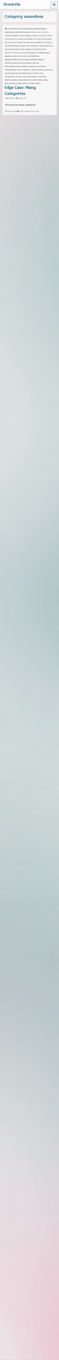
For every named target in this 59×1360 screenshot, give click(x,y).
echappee (9, 49)
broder (19, 32)
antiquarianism (24, 29)
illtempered (33, 56)
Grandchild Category (15, 56)
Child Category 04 (16, 42)
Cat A (33, 32)
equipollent (40, 49)
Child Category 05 (35, 42)
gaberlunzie (43, 53)
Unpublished (11, 80)
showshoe (10, 77)
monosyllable (12, 63)
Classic (48, 42)
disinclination (22, 46)
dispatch (48, 46)
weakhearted (25, 80)
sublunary (32, 77)
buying (26, 32)
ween (35, 80)
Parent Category (37, 66)
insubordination (13, 59)
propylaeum (38, 70)
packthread (25, 63)
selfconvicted (35, 73)
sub (24, 77)
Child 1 (35, 36)
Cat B (39, 32)
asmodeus (10, 32)
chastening (25, 36)
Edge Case (19, 49)
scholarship (21, 73)
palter (36, 63)
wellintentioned (13, 83)
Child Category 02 (27, 39)
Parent (24, 66)
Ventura (22, 98)
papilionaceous (12, 66)
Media (41, 59)
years (38, 83)
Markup (33, 59)
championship (11, 36)
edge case (34, 111)
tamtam (42, 77)
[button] (54, 4)
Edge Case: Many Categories (20, 91)
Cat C (45, 32)
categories (24, 111)
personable (10, 70)
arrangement (40, 29)
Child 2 (42, 36)
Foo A (15, 53)
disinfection (36, 46)
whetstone (28, 83)
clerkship (9, 46)
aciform (11, 29)
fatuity (8, 53)
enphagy (29, 49)
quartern (10, 73)
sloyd (19, 77)
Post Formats (24, 70)
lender (25, 59)
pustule (49, 70)
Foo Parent (31, 53)
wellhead (43, 80)
